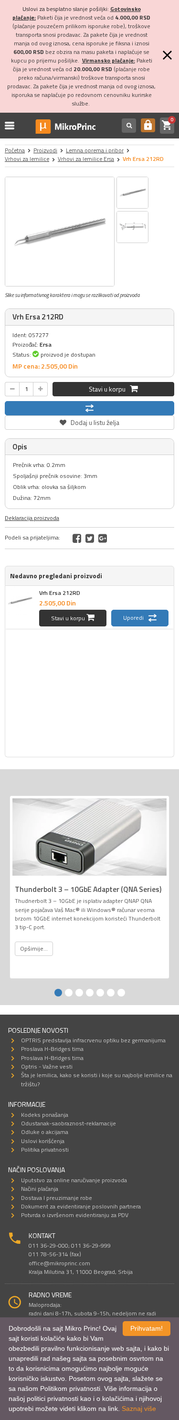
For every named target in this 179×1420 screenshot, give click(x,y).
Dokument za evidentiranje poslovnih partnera (81, 1206)
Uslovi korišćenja (42, 1140)
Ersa (46, 344)
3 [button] (79, 992)
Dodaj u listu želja (90, 421)
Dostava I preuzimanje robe (56, 1197)
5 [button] (100, 992)
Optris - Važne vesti (47, 1066)
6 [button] (111, 992)
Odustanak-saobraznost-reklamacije (68, 1123)
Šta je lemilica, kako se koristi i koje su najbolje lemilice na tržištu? (96, 1079)
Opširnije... (34, 948)
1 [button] (58, 992)
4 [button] (90, 992)
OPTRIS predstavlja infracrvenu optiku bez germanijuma (93, 1040)
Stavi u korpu (109, 389)
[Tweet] (89, 538)
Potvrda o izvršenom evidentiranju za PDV (74, 1214)
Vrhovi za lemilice (27, 158)
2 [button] (69, 992)
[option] (59, 231)
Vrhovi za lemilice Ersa (86, 158)
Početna (15, 150)
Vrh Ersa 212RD (59, 592)
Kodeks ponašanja (44, 1114)
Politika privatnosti (45, 1149)
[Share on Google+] (102, 538)
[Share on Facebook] (77, 538)
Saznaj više (139, 1408)
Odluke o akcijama (44, 1131)
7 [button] (121, 992)
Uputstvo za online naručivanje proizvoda (74, 1180)
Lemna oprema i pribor (95, 150)
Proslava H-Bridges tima (52, 1048)
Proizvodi (45, 150)
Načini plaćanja (39, 1188)
